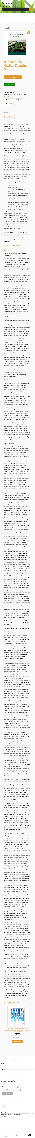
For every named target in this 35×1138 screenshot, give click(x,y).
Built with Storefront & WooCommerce (12, 1132)
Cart (26, 1134)
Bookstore (7, 14)
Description (7, 112)
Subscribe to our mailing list (11, 1087)
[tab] (17, 112)
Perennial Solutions (7, 4)
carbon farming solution (14, 94)
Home (3, 14)
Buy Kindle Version (10, 84)
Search (17, 1135)
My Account (6, 1135)
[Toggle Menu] (31, 9)
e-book (13, 14)
